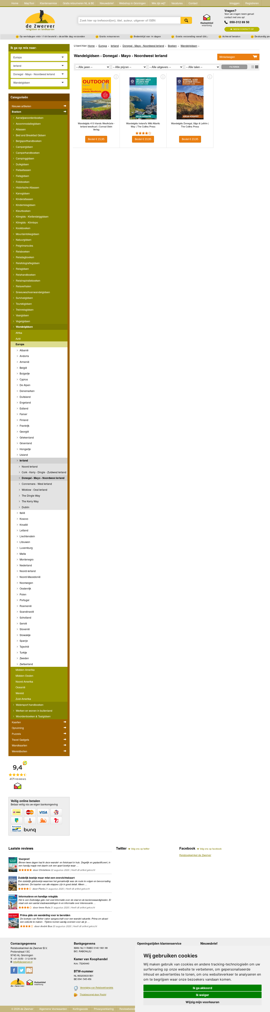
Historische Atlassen (27, 187)
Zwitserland (26, 664)
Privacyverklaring (104, 1009)
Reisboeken (22, 251)
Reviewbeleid (127, 1009)
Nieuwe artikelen (21, 106)
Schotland (25, 617)
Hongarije (25, 449)
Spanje (23, 640)
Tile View (256, 67)
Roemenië (25, 606)
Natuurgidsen (23, 239)
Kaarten (16, 722)
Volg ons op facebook (211, 848)
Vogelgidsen (22, 321)
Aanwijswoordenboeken (29, 117)
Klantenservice (48, 3)
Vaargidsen (22, 315)
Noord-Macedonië (29, 577)
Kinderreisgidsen (25, 205)
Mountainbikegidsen (27, 234)
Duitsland (25, 396)
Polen (22, 594)
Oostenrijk (25, 588)
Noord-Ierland (27, 571)
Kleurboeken (23, 211)
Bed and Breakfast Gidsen (30, 135)
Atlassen (20, 129)
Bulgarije (24, 373)
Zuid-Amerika (23, 699)
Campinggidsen (24, 158)
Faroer (23, 414)
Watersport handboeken (29, 704)
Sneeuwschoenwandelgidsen (32, 292)
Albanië (23, 350)
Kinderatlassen (24, 199)
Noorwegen (26, 582)
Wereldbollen (19, 751)
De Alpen (24, 385)
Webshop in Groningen (132, 3)
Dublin (25, 507)
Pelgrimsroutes (24, 245)
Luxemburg (26, 547)
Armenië (24, 362)
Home (14, 3)
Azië (18, 338)
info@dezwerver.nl (22, 961)
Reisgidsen (22, 268)
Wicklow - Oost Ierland (34, 489)
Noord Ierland (29, 466)
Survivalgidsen (24, 297)
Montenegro (26, 559)
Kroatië (23, 524)
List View (252, 67)
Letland (23, 530)
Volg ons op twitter (140, 848)
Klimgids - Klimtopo (26, 222)
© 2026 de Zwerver (22, 1009)
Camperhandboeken (27, 152)
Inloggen (235, 3)
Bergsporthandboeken (28, 141)
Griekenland (26, 437)
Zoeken (186, 20)
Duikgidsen (22, 164)
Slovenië (24, 629)
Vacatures (177, 3)
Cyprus (23, 379)
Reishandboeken (25, 274)
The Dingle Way (30, 495)
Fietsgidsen (22, 176)
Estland (23, 408)
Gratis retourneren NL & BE (78, 3)
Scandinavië (26, 611)
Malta (22, 553)
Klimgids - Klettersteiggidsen (32, 216)
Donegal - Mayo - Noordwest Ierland (42, 478)
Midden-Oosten (24, 675)
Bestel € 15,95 (96, 139)
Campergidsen (24, 146)
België (23, 367)
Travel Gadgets (20, 739)
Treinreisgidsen (24, 309)
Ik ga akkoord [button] (202, 988)
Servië (23, 623)
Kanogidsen (22, 193)
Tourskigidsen (23, 303)
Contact (193, 3)
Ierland (23, 460)
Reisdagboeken (24, 257)
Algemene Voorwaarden (53, 1009)
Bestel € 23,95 (143, 139)
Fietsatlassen (23, 170)
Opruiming (18, 728)
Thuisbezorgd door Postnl (93, 994)
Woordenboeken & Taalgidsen (33, 716)
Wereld (20, 693)
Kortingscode (80, 1009)
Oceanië (20, 687)
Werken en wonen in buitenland (33, 710)
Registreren (252, 3)
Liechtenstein (27, 536)
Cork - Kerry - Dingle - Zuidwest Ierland (43, 472)
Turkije (23, 652)
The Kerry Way (30, 501)
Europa (20, 344)
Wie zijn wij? (159, 3)
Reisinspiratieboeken (27, 280)
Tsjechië (24, 646)
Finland (23, 420)
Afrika (19, 332)
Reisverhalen (23, 286)
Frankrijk (24, 425)
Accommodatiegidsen (28, 123)
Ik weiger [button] (202, 995)
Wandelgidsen (24, 327)
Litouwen (24, 542)
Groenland (25, 443)
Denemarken (27, 391)
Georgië (24, 431)
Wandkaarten (19, 745)
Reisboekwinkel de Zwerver (195, 855)
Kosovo (23, 518)
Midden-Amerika (25, 669)
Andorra (24, 356)
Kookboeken (22, 228)
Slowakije (25, 635)
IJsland (23, 454)
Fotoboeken (22, 181)
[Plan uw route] (29, 970)
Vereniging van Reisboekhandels (96, 987)
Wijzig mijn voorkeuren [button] (202, 1002)
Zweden (24, 658)
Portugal (24, 600)
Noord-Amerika (24, 681)
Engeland (25, 402)
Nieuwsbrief (106, 3)
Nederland (25, 565)
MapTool (29, 3)
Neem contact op (243, 29)
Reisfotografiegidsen (27, 263)
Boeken (16, 112)
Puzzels (16, 733)
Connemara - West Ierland (36, 483)
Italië (22, 513)
